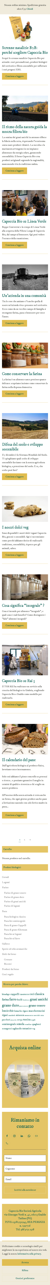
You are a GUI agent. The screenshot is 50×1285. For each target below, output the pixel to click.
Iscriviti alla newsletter (25, 1190)
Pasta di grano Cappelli (15, 925)
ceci (31, 994)
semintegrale (9, 1024)
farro (12, 999)
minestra (20, 1015)
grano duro (10, 1005)
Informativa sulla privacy (29, 1253)
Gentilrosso (26, 1000)
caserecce (24, 994)
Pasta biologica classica (15, 916)
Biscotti (8, 964)
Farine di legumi (12, 905)
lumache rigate (21, 1011)
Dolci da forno (9, 954)
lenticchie (8, 1011)
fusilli (19, 999)
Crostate (8, 959)
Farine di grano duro (14, 897)
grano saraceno (23, 1006)
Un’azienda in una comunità (24, 295)
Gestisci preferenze (25, 1278)
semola (20, 1024)
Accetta (25, 1262)
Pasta (4, 911)
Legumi (6, 882)
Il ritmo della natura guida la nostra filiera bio (24, 129)
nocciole (37, 1015)
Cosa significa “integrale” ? (23, 605)
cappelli (14, 994)
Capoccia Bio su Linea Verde (24, 221)
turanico (27, 1028)
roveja (19, 1019)
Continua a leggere (14, 76)
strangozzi (7, 1028)
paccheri (6, 1019)
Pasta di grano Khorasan (15, 929)
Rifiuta (25, 1270)
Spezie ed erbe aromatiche (14, 949)
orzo (42, 1015)
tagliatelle (17, 1028)
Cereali (5, 877)
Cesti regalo (7, 974)
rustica (27, 1019)
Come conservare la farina (22, 373)
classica (39, 994)
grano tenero (37, 1005)
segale (33, 1020)
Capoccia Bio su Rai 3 (18, 680)
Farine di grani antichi (15, 901)
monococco (29, 1015)
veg (33, 1028)
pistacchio (14, 1020)
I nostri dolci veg (15, 527)
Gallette (6, 943)
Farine (5, 887)
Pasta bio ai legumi (13, 934)
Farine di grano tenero (15, 893)
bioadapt (6, 994)
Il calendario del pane (19, 760)
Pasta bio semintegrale (14, 921)
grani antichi (39, 999)
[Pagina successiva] (29, 840)
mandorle (11, 1015)
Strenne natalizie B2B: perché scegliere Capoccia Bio (25, 50)
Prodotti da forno (10, 969)
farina (5, 999)
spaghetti (36, 1024)
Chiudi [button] (30, 9)
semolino (28, 1024)
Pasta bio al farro (12, 938)
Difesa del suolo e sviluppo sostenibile (22, 447)
